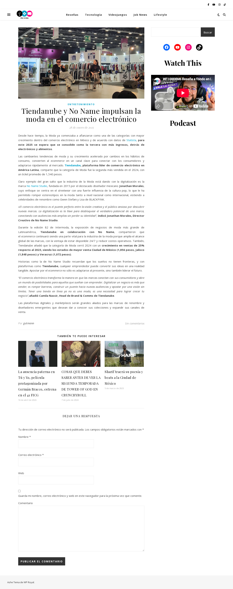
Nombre (24, 437)
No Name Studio (37, 186)
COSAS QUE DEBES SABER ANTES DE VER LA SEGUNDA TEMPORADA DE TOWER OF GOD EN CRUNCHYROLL (81, 383)
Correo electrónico (31, 455)
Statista (131, 140)
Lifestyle (160, 14)
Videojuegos (117, 14)
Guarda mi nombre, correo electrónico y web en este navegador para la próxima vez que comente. (80, 496)
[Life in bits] (24, 14)
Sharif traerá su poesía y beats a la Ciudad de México (124, 378)
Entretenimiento (81, 104)
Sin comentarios (134, 323)
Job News (140, 14)
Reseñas (72, 14)
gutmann (28, 323)
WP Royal (29, 582)
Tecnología (93, 14)
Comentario (25, 503)
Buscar (208, 32)
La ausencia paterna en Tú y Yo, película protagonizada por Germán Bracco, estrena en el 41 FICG (37, 383)
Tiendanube (73, 165)
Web (21, 473)
